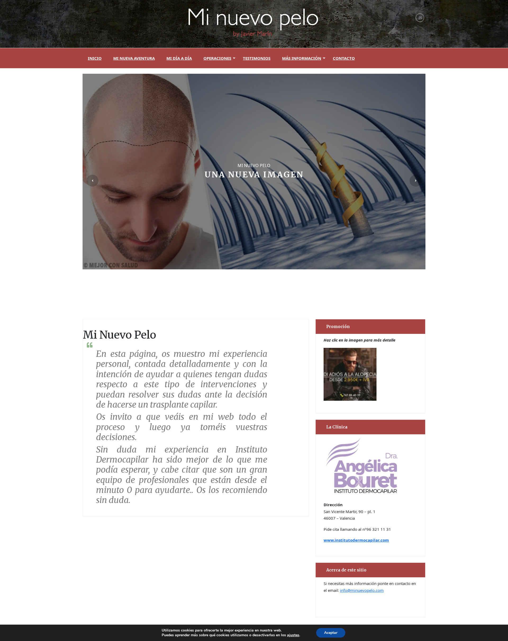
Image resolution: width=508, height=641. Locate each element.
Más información (301, 58)
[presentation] (92, 181)
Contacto (344, 58)
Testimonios (256, 58)
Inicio (95, 58)
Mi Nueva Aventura (134, 58)
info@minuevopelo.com (362, 590)
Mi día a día (179, 58)
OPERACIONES (217, 58)
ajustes (293, 635)
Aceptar (330, 632)
